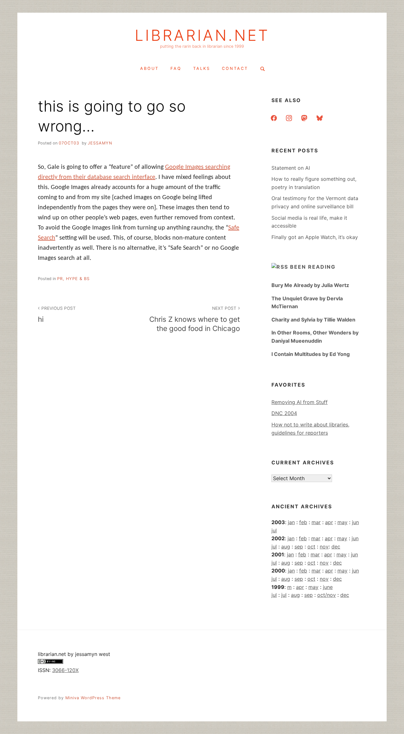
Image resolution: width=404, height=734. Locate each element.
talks (201, 68)
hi (57, 314)
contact (235, 68)
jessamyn (100, 143)
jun (355, 522)
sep (298, 546)
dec (335, 546)
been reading (313, 267)
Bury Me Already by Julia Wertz (310, 285)
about (149, 68)
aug (285, 546)
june (328, 587)
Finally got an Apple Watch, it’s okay (314, 237)
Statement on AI (290, 168)
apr (329, 522)
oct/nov (326, 595)
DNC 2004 (284, 413)
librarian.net (202, 35)
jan (291, 522)
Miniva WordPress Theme (93, 697)
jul (274, 530)
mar (316, 522)
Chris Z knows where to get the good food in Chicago (194, 319)
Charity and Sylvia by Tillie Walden (313, 319)
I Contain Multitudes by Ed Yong (310, 354)
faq (175, 68)
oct (311, 546)
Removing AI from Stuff (299, 402)
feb (303, 522)
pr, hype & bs (73, 278)
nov (324, 546)
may (342, 522)
